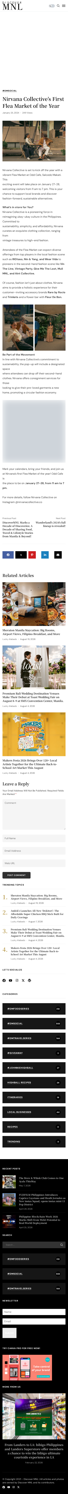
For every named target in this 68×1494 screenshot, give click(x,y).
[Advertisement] (34, 53)
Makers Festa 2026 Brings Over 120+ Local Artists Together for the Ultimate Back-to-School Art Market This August (29, 779)
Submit (9, 1348)
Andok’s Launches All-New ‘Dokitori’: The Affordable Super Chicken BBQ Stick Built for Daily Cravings (37, 929)
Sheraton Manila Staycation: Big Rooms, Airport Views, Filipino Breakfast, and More (31, 647)
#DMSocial (9, 91)
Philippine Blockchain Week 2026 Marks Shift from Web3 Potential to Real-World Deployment (39, 1235)
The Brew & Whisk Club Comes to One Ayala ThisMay (41, 1195)
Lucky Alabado (9, 654)
